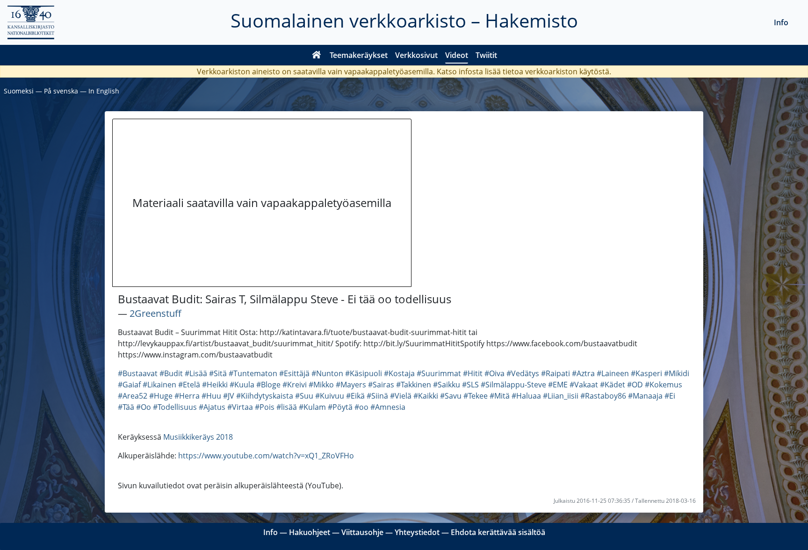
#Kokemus (663, 384)
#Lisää (196, 373)
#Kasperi (646, 373)
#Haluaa (526, 396)
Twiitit (486, 55)
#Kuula (242, 384)
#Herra (187, 396)
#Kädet (612, 384)
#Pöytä (340, 407)
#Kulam (312, 407)
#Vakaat (584, 384)
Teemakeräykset (359, 55)
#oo (361, 407)
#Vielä (400, 396)
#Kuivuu (329, 396)
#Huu (211, 396)
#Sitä (218, 373)
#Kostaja (399, 373)
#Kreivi (294, 384)
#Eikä (355, 396)
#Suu (304, 396)
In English (103, 90)
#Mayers (351, 384)
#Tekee (475, 396)
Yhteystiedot (417, 532)
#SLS (470, 384)
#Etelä (189, 384)
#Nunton (327, 373)
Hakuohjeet (309, 532)
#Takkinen (413, 384)
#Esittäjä (294, 373)
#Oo (143, 407)
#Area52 (132, 396)
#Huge (161, 396)
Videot (456, 55)
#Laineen (613, 373)
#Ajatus (212, 407)
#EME (558, 384)
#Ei (669, 396)
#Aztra (583, 373)
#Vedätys (522, 373)
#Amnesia (387, 407)
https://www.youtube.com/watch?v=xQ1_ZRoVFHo (266, 455)
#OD (635, 384)
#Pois (264, 407)
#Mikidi (676, 373)
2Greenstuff (155, 313)
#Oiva (494, 373)
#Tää (126, 407)
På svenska (61, 90)
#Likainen (159, 384)
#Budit (171, 373)
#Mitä (500, 396)
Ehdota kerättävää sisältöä (498, 532)
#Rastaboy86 (603, 396)
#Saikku (446, 384)
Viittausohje (362, 532)
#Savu (451, 396)
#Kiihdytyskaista (264, 396)
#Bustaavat (138, 373)
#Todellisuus (175, 407)
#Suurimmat (439, 373)
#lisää (286, 407)
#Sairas (381, 384)
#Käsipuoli (363, 373)
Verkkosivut (416, 55)
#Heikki (215, 384)
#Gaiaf (129, 384)
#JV (228, 396)
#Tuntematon (253, 373)
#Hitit (473, 373)
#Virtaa (240, 407)
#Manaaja (645, 396)
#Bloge (268, 384)
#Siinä (377, 396)
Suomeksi (19, 90)
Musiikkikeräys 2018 (198, 437)
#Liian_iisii (560, 396)
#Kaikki (425, 396)
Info (781, 22)
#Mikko (321, 384)
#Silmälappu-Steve (513, 384)
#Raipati (555, 373)
